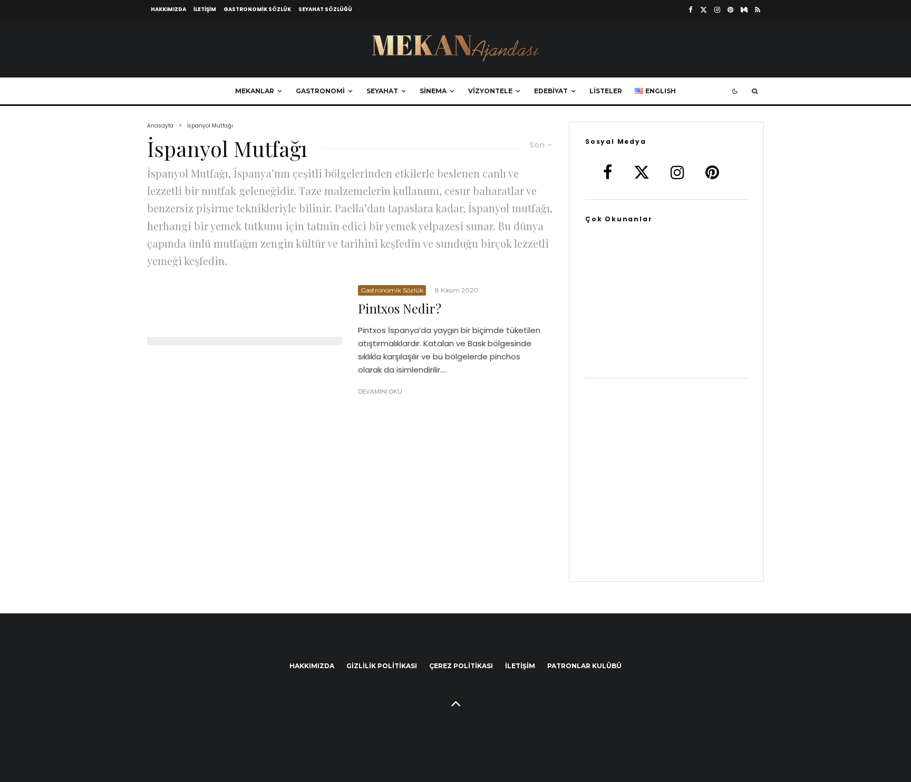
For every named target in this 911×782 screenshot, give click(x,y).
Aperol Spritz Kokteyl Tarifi (634, 262)
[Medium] (744, 9)
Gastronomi (320, 91)
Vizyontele (490, 91)
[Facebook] (690, 9)
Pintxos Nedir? (399, 308)
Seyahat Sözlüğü (325, 9)
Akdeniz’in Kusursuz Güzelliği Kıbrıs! (684, 352)
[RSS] (757, 9)
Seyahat (382, 91)
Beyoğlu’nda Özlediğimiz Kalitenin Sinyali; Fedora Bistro (684, 292)
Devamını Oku (380, 391)
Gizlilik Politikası (381, 666)
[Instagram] (717, 9)
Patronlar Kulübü (584, 666)
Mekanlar (254, 91)
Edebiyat (551, 91)
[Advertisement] (666, 486)
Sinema (433, 91)
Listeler (605, 91)
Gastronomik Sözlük (257, 9)
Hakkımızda (168, 9)
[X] (703, 9)
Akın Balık (648, 322)
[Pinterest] (730, 9)
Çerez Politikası (461, 666)
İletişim (204, 9)
